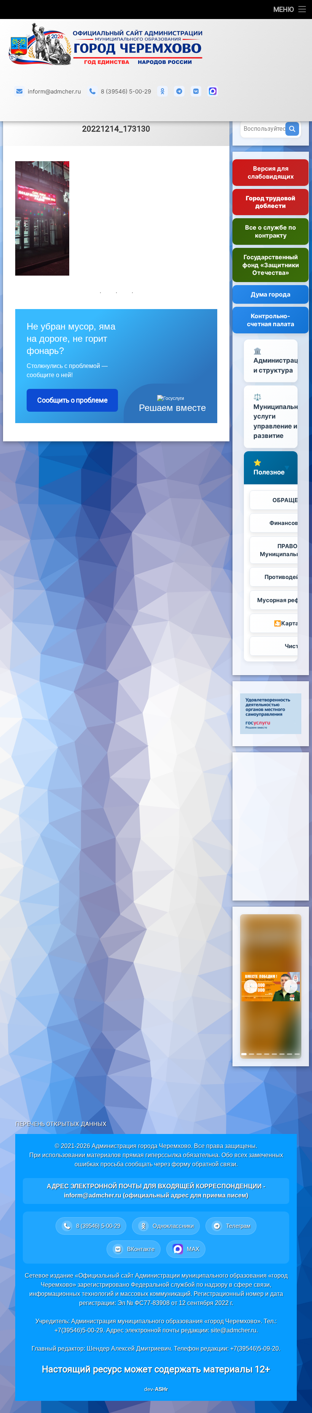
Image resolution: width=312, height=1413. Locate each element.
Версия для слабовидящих (271, 172)
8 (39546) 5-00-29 (126, 91)
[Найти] (292, 129)
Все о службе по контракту (270, 231)
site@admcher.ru (233, 1330)
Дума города (270, 294)
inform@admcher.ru (54, 91)
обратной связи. (215, 1164)
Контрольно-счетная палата (270, 320)
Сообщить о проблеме (72, 400)
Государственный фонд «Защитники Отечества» (270, 265)
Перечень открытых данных (61, 1124)
